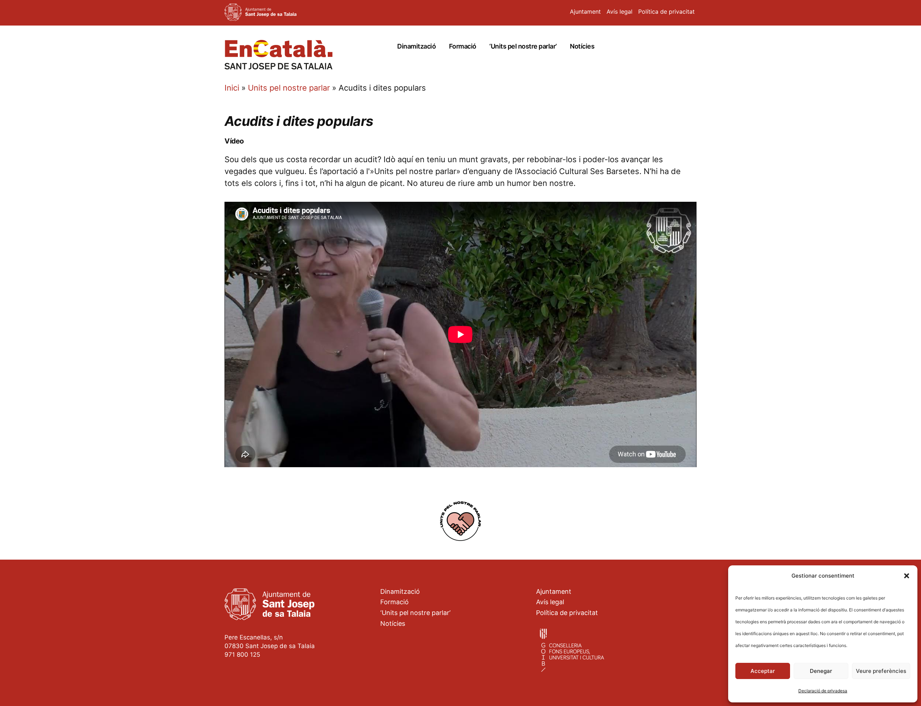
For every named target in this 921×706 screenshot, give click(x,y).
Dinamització (416, 46)
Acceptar (762, 671)
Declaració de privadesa (822, 690)
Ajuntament (585, 11)
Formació (462, 46)
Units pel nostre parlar (289, 87)
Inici (231, 87)
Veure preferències (881, 671)
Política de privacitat (666, 11)
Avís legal (619, 11)
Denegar (821, 671)
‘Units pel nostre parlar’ (523, 46)
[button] (906, 575)
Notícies (582, 46)
